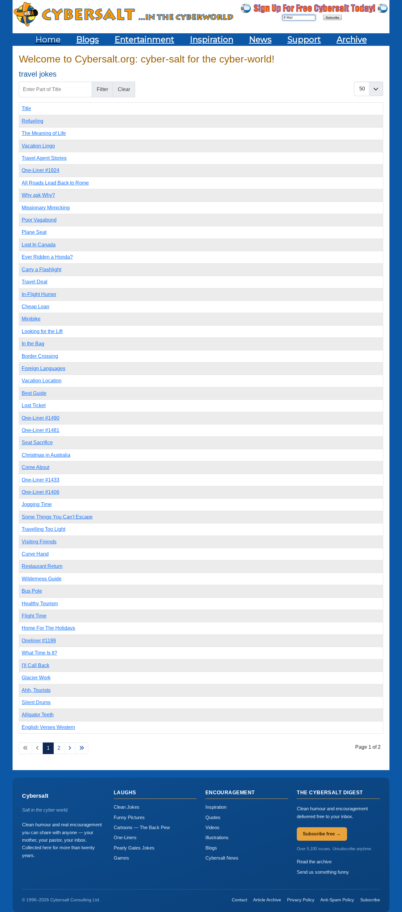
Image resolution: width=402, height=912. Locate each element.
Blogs (211, 847)
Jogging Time (37, 504)
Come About (35, 467)
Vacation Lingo (38, 145)
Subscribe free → (322, 833)
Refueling (32, 121)
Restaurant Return (42, 566)
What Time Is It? (39, 653)
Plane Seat (34, 232)
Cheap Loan (35, 306)
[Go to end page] (81, 748)
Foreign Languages (43, 368)
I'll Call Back (35, 665)
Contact (239, 899)
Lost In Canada (39, 244)
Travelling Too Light (43, 529)
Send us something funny (323, 872)
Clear (124, 89)
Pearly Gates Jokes (134, 847)
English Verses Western (48, 727)
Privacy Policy (300, 899)
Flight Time (34, 615)
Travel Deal (34, 281)
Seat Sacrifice (37, 442)
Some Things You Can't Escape (57, 517)
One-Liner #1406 (40, 492)
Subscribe (370, 899)
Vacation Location (42, 380)
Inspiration (215, 807)
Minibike (31, 318)
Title (26, 108)
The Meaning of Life (44, 133)
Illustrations (217, 837)
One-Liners (125, 837)
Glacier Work (36, 677)
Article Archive (267, 899)
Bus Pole (32, 591)
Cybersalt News (221, 858)
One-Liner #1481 (40, 430)
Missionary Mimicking (46, 207)
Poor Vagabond (39, 220)
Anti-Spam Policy (337, 899)
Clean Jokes (126, 807)
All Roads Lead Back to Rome (55, 183)
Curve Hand (35, 554)
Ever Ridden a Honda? (47, 257)
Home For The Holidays (48, 628)
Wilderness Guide (42, 578)
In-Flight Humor (39, 294)
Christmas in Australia (46, 455)
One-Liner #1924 (40, 170)
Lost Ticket (34, 405)
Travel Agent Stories (44, 158)
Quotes (212, 817)
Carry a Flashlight (41, 269)
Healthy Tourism (40, 603)
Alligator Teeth (38, 714)
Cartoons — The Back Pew (142, 827)
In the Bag (33, 343)
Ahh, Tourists (36, 690)
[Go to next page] (69, 748)
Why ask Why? (38, 195)
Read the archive (314, 861)
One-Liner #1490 (40, 418)
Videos (212, 827)
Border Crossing (40, 356)
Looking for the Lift (42, 331)
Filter (102, 89)
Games (121, 858)
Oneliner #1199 (39, 640)
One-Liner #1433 (40, 480)
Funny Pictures (129, 817)
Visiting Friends (39, 541)
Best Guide (34, 393)
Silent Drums (36, 702)
